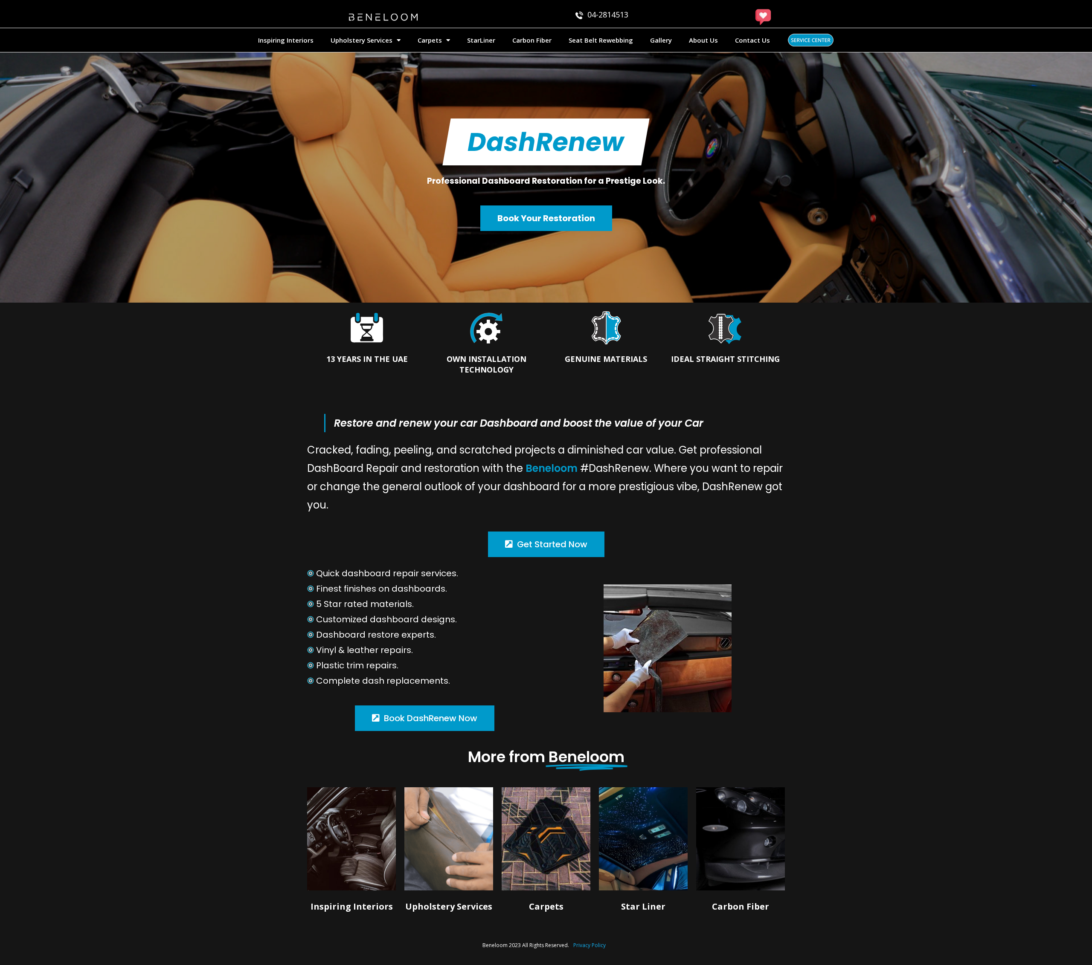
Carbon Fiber (532, 40)
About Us (703, 40)
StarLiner (481, 40)
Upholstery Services (361, 40)
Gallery (661, 40)
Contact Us (752, 40)
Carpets (430, 40)
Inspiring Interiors (286, 40)
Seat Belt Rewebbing (601, 40)
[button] (545, 141)
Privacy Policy (589, 945)
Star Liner (643, 906)
